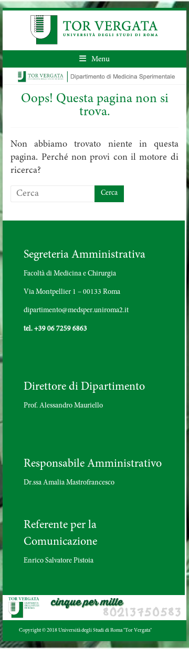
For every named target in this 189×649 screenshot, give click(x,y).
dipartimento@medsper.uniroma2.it (76, 310)
